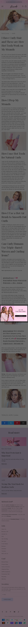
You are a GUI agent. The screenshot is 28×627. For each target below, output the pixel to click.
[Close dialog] (26, 306)
